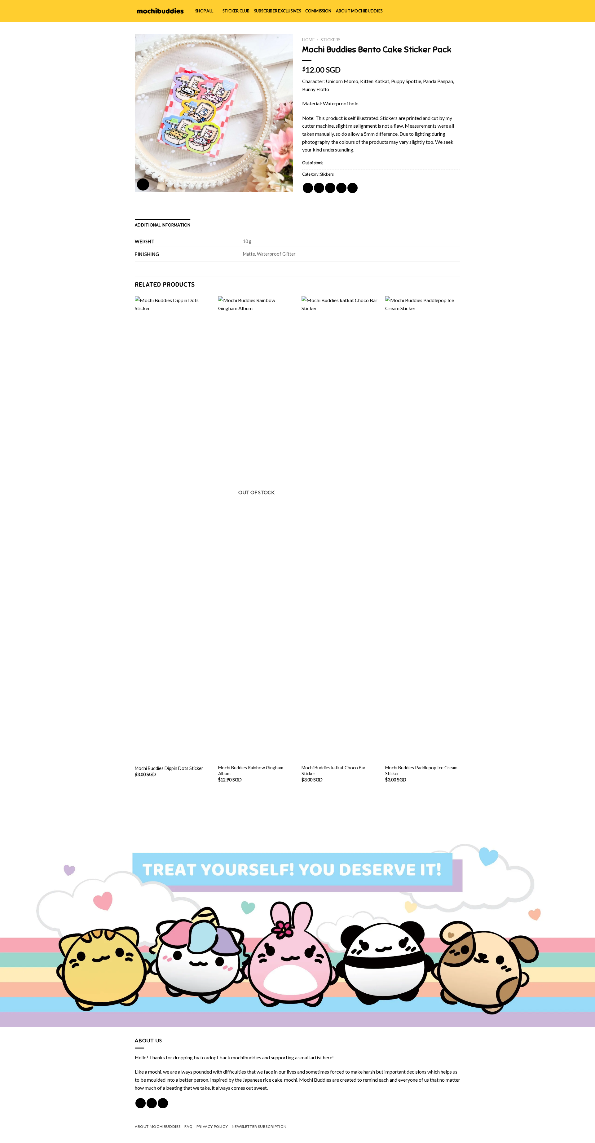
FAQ (188, 1126)
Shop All (204, 10)
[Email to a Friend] (330, 188)
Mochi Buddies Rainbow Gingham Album (250, 770)
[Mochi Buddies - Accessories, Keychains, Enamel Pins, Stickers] (160, 11)
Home (308, 39)
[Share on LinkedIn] (352, 188)
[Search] (436, 11)
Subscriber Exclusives (277, 10)
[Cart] (457, 11)
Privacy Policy (212, 1126)
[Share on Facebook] (308, 188)
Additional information (163, 224)
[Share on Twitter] (319, 188)
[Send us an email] (163, 1103)
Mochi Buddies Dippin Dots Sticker (169, 768)
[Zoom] (143, 184)
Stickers (330, 39)
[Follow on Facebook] (140, 1103)
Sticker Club (236, 10)
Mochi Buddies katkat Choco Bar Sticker (334, 770)
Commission (318, 10)
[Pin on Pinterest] (341, 188)
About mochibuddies (359, 10)
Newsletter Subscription (259, 1126)
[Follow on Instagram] (152, 1103)
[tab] (163, 225)
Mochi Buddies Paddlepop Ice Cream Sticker (421, 770)
